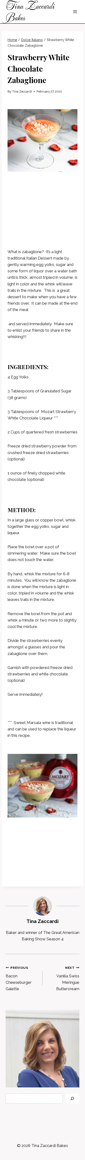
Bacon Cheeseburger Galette (19, 978)
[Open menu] (75, 11)
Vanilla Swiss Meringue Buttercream (67, 978)
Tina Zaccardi (22, 91)
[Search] (72, 1099)
